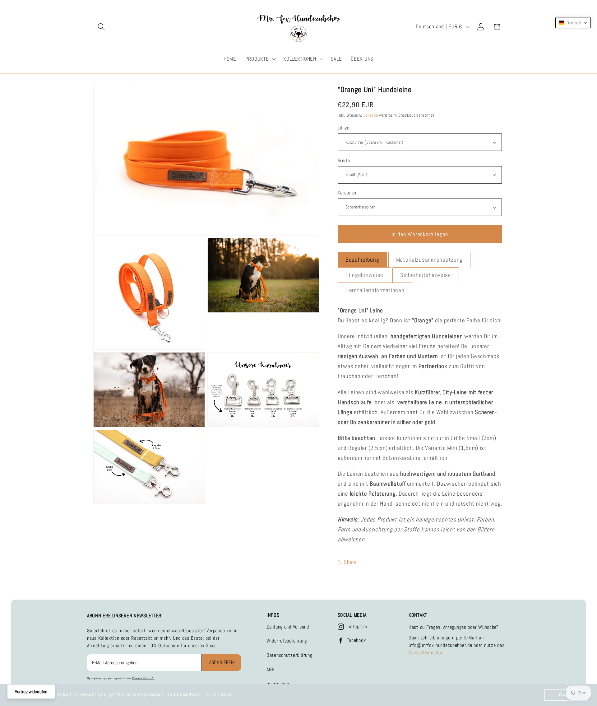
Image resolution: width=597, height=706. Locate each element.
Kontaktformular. (426, 652)
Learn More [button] (219, 694)
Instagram (356, 627)
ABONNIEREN (221, 662)
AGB (270, 669)
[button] (101, 27)
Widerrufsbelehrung (286, 641)
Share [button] (350, 562)
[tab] (362, 260)
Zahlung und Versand (287, 627)
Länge (343, 128)
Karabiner (347, 193)
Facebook (356, 640)
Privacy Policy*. (143, 678)
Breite (344, 160)
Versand (370, 115)
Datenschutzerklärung (289, 655)
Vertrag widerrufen (31, 691)
